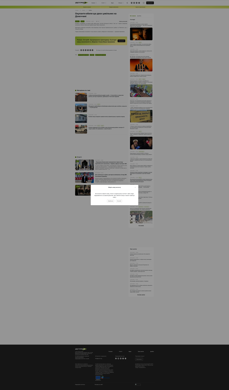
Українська (110, 201)
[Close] (135, 187)
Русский (119, 201)
